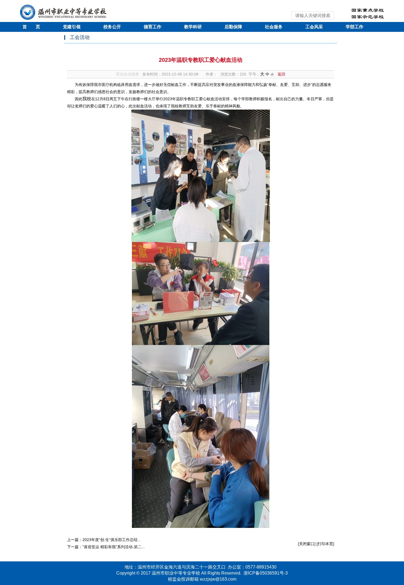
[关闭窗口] (307, 544)
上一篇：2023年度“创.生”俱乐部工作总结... (104, 539)
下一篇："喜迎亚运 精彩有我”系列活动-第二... (106, 547)
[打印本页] (325, 544)
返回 (281, 74)
